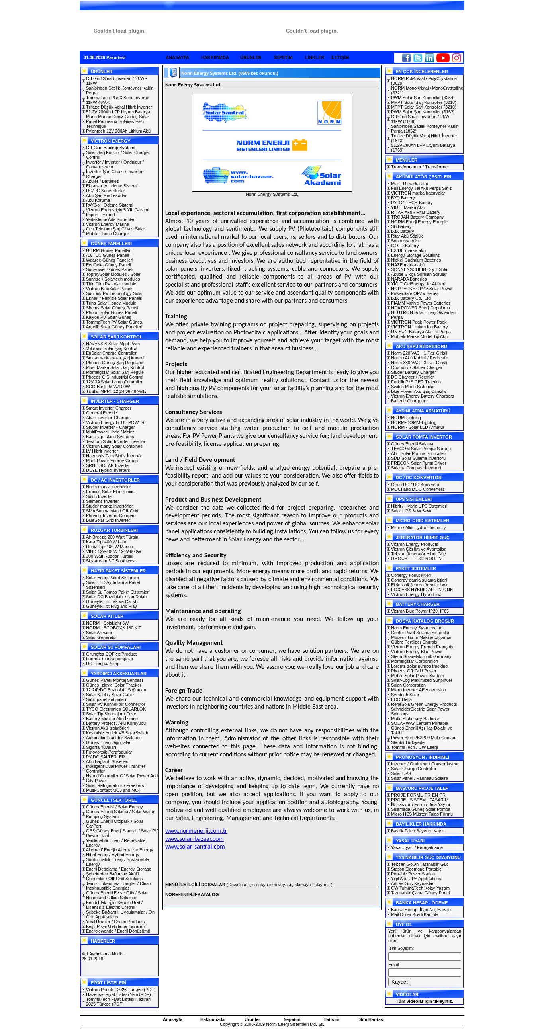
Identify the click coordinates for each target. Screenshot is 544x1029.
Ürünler (252, 1019)
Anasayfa (172, 1019)
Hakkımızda (212, 1019)
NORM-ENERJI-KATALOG (192, 894)
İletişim (331, 1019)
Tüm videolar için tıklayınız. (424, 1001)
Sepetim (292, 1019)
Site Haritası (371, 1019)
